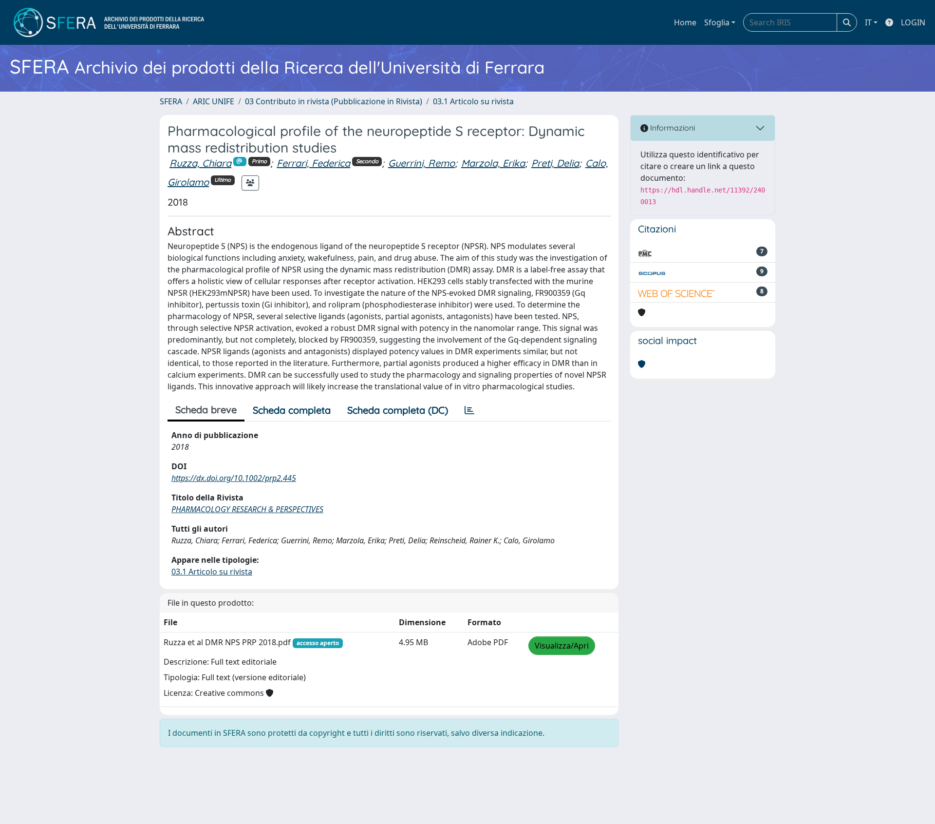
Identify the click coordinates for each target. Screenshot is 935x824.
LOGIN (913, 22)
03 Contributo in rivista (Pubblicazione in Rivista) (333, 101)
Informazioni (671, 128)
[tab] (469, 410)
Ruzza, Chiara (200, 163)
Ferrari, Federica (313, 163)
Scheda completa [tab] (292, 410)
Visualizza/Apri (562, 645)
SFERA (171, 101)
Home (685, 22)
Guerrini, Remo (421, 163)
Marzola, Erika (493, 163)
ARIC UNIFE (213, 101)
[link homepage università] (109, 22)
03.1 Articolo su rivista (473, 101)
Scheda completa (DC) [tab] (397, 410)
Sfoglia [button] (716, 22)
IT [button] (868, 22)
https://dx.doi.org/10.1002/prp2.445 (233, 478)
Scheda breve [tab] (206, 409)
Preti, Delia (555, 163)
